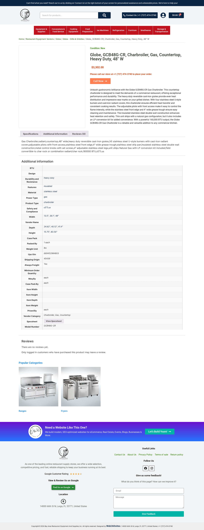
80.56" (54, 232)
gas (45, 197)
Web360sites (113, 526)
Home (21, 39)
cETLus (47, 207)
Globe (58, 39)
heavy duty (49, 178)
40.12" (54, 226)
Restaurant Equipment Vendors (40, 39)
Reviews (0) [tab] (79, 133)
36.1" (52, 216)
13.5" (46, 216)
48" (57, 216)
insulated (48, 186)
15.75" (47, 232)
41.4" (60, 226)
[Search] (104, 15)
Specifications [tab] (30, 133)
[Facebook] (145, 468)
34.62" (47, 226)
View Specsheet (54, 321)
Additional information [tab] (55, 133)
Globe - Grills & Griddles (73, 39)
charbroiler (49, 202)
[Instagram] (152, 468)
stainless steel (50, 191)
